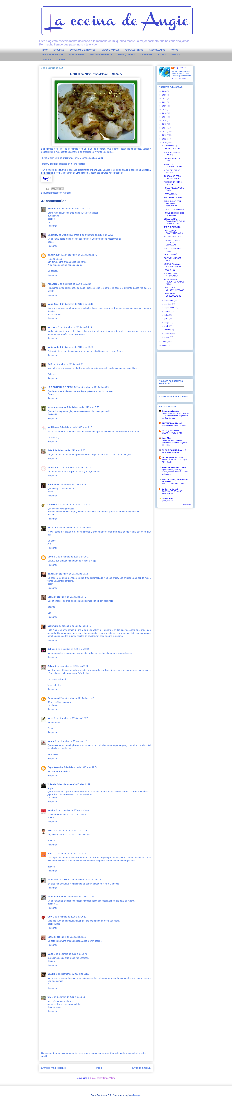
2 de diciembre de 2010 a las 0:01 (67, 364)
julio (166, 315)
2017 (164, 117)
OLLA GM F (62, 59)
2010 (164, 142)
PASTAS (174, 50)
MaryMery (52, 327)
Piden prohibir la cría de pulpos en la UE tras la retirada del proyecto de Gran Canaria (175, 415)
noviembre (169, 300)
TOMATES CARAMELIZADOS (173, 165)
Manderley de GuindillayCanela (63, 235)
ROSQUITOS (169, 270)
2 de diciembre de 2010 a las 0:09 (92, 387)
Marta (50, 954)
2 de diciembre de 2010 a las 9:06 (74, 527)
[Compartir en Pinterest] (63, 188)
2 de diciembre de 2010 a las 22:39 (68, 997)
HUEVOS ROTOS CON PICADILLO (174, 214)
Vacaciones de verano (170, 452)
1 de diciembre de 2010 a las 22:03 (73, 209)
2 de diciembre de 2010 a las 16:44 (73, 810)
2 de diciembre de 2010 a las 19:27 (87, 879)
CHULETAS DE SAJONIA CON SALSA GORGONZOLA (174, 221)
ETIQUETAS (58, 50)
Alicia (50, 830)
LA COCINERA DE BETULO (62, 387)
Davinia (51, 557)
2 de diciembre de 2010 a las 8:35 (70, 484)
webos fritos (167, 499)
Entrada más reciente (53, 1067)
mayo (167, 322)
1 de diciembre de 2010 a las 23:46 (75, 327)
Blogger (137, 1095)
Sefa (50, 450)
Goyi (50, 917)
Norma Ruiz (53, 467)
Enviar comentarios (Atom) (102, 1078)
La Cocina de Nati (170, 489)
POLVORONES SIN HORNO (172, 153)
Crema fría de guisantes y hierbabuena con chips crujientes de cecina (175, 442)
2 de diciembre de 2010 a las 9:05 (74, 504)
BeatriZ (51, 974)
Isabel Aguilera (55, 255)
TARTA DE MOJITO (172, 227)
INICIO (45, 50)
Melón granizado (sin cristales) (174, 425)
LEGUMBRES (146, 55)
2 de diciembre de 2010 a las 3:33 (76, 467)
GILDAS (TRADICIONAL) (172, 433)
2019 (164, 109)
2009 (164, 342)
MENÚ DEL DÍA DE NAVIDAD (172, 171)
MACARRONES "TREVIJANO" (171, 275)
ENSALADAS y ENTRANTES (82, 50)
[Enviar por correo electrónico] (52, 188)
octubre (167, 304)
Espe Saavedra (55, 767)
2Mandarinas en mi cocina (174, 467)
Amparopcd (54, 698)
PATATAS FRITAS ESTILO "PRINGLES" (174, 289)
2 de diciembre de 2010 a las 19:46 (77, 897)
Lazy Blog (166, 438)
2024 (164, 91)
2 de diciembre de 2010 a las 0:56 (83, 407)
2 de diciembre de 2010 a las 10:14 (71, 574)
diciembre (168, 146)
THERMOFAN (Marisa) (172, 423)
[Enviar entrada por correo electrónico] (47, 188)
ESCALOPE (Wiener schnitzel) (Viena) (172, 265)
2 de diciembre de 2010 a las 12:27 (71, 718)
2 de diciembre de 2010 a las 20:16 (69, 937)
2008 (164, 345)
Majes (50, 718)
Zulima (51, 666)
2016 (164, 120)
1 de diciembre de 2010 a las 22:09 (96, 235)
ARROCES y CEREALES (52, 55)
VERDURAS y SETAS (134, 50)
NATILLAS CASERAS (173, 237)
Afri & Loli (53, 527)
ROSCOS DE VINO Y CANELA (173, 183)
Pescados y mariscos (61, 193)
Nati (50, 937)
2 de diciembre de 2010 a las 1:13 (76, 427)
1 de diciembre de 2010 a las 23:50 (76, 347)
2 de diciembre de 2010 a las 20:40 (70, 954)
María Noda (53, 347)
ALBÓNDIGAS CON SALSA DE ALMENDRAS (172, 203)
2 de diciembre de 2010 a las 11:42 (77, 698)
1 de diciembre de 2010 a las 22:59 (75, 284)
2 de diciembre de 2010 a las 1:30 (69, 450)
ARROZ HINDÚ (170, 254)
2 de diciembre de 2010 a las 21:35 (72, 974)
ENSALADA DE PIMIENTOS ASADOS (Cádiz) (174, 281)
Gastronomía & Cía (170, 411)
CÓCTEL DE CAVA (172, 149)
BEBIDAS (175, 55)
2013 (164, 131)
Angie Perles (180, 68)
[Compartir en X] (58, 188)
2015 (164, 124)
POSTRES (46, 59)
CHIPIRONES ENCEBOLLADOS (172, 295)
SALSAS (162, 55)
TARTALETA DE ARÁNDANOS (174, 484)
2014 (164, 128)
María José (53, 304)
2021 (164, 102)
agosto (167, 311)
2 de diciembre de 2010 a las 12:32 (72, 741)
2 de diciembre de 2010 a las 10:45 (74, 626)
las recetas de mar (57, 407)
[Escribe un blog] (55, 188)
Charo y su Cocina (170, 431)
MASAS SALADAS (157, 50)
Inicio (99, 1067)
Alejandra (52, 284)
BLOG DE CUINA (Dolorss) (174, 450)
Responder (53, 226)
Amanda (52, 209)
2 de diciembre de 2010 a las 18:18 (69, 853)
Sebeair (51, 649)
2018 (164, 113)
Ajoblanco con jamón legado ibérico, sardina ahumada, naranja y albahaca (175, 472)
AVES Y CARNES (76, 55)
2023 (164, 95)
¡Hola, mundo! (167, 501)
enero (167, 337)
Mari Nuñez (53, 427)
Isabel (51, 574)
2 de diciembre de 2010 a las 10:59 (73, 649)
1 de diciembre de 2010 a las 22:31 (80, 255)
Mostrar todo (187, 504)
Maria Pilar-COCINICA (59, 879)
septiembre (169, 308)
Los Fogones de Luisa (172, 457)
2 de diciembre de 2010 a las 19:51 (69, 917)
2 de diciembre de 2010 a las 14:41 (73, 784)
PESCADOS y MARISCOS (101, 55)
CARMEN (52, 504)
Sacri (50, 484)
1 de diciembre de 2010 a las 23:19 (76, 304)
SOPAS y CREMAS (126, 55)
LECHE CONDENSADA (174, 209)
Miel (50, 597)
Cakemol (52, 626)
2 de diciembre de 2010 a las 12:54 (80, 767)
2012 (164, 135)
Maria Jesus (54, 897)
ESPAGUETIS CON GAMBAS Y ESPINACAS (172, 242)
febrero (167, 333)
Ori (49, 364)
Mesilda (51, 810)
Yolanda (52, 784)
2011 (164, 139)
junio (166, 319)
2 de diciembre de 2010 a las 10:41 (69, 597)
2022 (164, 98)
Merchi (51, 741)
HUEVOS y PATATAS (110, 50)
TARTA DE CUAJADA (173, 198)
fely (49, 997)
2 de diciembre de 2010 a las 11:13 (71, 666)
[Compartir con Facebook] (60, 188)
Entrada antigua (141, 1067)
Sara (50, 853)
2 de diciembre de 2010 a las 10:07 (72, 557)
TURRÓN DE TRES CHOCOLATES (172, 177)
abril (166, 326)
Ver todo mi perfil (178, 79)
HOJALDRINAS (170, 194)
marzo (167, 330)
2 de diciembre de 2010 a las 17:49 (70, 830)
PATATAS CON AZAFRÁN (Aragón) (173, 232)
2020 (164, 106)
